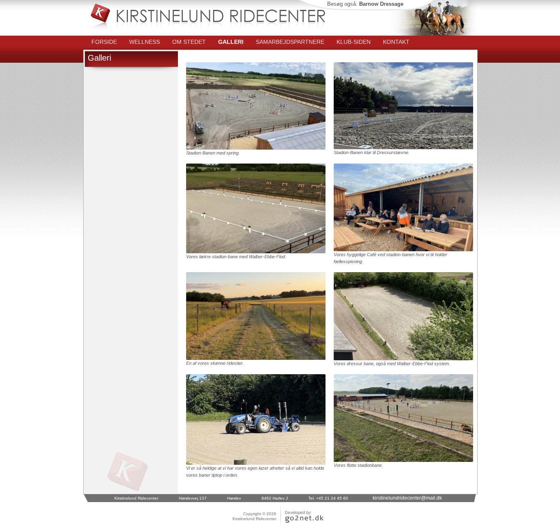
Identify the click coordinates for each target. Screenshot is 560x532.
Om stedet (189, 42)
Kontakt (396, 42)
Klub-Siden (354, 42)
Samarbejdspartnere (290, 42)
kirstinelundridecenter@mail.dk (407, 498)
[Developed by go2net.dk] (300, 523)
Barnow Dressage (381, 4)
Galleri (231, 42)
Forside (104, 42)
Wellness (144, 42)
